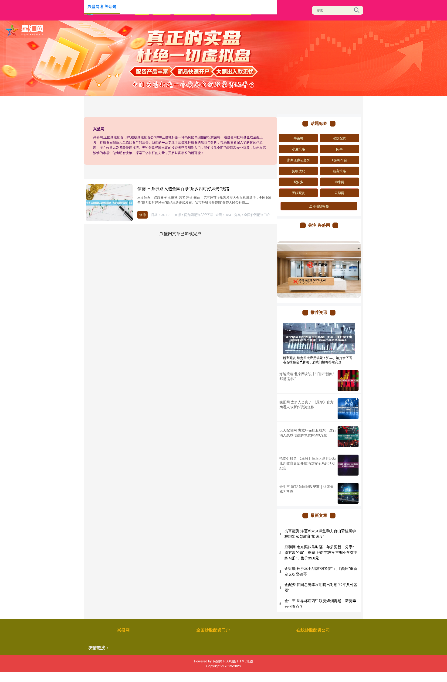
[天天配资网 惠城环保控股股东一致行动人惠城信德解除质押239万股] (348, 436)
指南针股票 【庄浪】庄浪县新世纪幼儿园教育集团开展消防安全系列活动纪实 (307, 463)
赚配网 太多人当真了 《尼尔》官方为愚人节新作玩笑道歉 (306, 404)
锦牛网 (339, 181)
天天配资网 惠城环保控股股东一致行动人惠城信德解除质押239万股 (307, 432)
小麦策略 (298, 149)
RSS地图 (229, 661)
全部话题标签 (319, 206)
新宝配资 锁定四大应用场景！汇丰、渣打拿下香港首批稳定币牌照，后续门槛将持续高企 (317, 359)
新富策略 (339, 170)
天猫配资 (298, 192)
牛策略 (298, 138)
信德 (142, 214)
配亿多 (298, 181)
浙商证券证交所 (298, 160)
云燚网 (339, 192)
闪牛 (339, 149)
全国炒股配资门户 (213, 630)
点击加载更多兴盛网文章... (180, 233)
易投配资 (339, 138)
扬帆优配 (298, 170)
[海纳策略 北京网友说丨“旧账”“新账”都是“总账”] (348, 380)
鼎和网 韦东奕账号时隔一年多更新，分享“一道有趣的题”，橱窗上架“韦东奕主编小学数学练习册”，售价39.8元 (321, 552)
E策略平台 (339, 160)
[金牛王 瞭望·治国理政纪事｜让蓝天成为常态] (348, 493)
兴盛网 (123, 630)
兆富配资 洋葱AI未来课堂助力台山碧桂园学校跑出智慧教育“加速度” (320, 533)
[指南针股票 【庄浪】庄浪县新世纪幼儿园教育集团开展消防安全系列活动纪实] (348, 465)
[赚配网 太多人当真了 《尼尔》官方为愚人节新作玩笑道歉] (348, 408)
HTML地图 (245, 661)
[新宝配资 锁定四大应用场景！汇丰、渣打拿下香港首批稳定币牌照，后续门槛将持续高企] (319, 338)
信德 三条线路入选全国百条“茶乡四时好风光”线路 (183, 188)
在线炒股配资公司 (313, 630)
